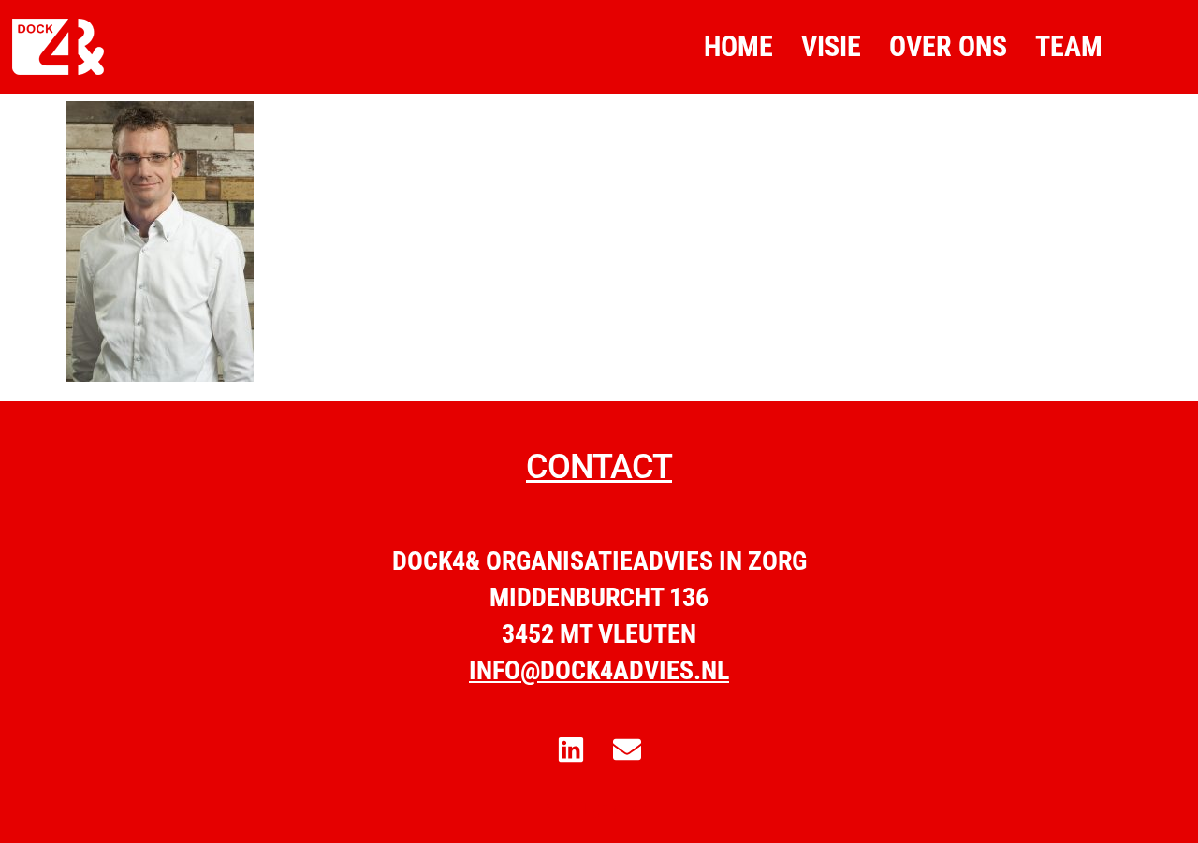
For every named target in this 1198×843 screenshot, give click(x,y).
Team (1069, 46)
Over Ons (948, 46)
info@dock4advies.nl (599, 670)
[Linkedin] (571, 749)
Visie (831, 46)
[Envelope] (627, 749)
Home (738, 46)
